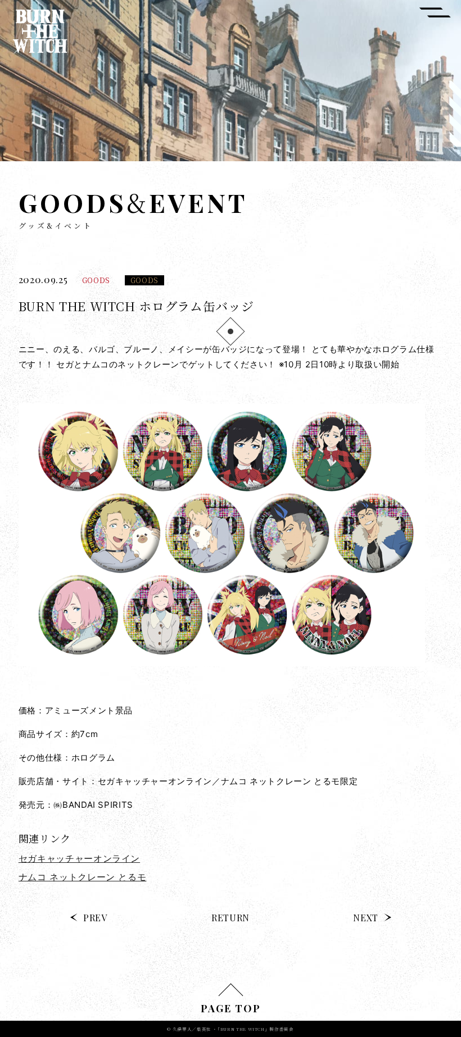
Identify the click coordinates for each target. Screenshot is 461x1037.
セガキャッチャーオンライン (79, 858)
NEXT (365, 918)
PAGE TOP (231, 1008)
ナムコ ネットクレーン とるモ (83, 877)
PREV (95, 918)
